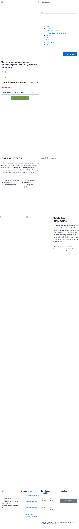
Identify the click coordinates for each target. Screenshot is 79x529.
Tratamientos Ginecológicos (57, 33)
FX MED (48, 28)
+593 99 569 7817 (31, 501)
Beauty (48, 35)
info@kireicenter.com (32, 495)
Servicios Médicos (54, 31)
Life (47, 38)
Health (48, 40)
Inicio (47, 26)
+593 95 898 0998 (31, 508)
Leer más (51, 61)
